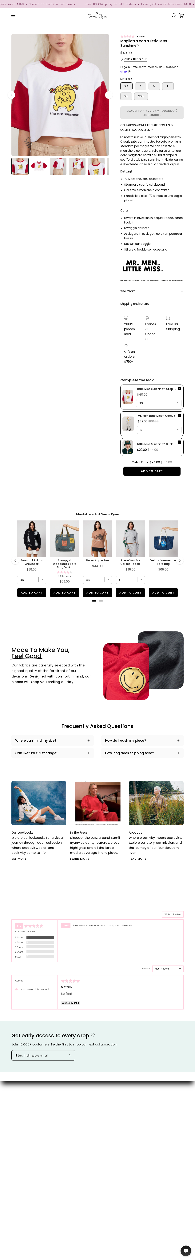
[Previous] (11, 95)
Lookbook (90, 1111)
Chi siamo (91, 1098)
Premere (90, 1118)
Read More (137, 858)
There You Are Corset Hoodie (130, 562)
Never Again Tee (97, 560)
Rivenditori (91, 1124)
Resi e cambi (115, 1135)
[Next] (109, 95)
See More (19, 858)
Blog (86, 1105)
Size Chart (127, 291)
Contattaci (119, 1101)
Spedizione (119, 1119)
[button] (132, 36)
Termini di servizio (118, 1147)
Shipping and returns (134, 304)
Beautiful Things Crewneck (32, 562)
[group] (97, 821)
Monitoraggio (121, 1126)
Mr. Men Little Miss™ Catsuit (156, 416)
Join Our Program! (117, 1111)
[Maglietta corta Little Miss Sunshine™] (20, 166)
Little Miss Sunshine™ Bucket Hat (159, 444)
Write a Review (173, 914)
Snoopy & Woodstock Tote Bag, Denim (64, 564)
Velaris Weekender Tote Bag (163, 562)
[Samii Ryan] (97, 15)
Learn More (79, 858)
